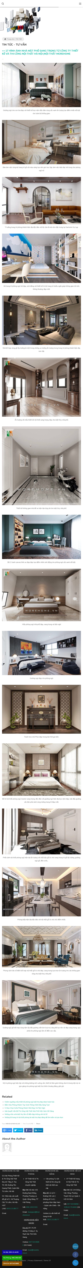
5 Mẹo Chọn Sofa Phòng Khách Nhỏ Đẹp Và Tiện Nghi (25, 1108)
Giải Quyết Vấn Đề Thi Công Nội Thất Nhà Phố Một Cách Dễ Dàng (29, 1111)
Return (38, 1124)
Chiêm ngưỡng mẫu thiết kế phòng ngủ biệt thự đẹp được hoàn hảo (29, 1102)
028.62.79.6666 (70, 1207)
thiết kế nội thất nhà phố (13, 1124)
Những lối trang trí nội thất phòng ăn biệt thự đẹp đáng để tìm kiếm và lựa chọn (34, 1117)
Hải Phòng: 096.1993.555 (12, 1258)
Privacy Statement (35, 1260)
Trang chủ (10, 39)
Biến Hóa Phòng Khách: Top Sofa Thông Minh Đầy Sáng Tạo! (27, 1105)
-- (3, 59)
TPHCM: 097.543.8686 (11, 1263)
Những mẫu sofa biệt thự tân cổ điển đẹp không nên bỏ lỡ (26, 1114)
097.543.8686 (73, 1204)
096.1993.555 (32, 1207)
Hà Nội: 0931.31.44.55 (10, 1252)
